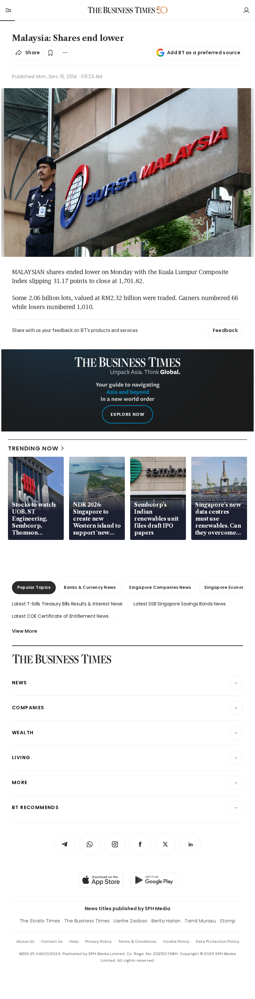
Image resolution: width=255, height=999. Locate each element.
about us (25, 941)
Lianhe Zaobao (130, 920)
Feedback (225, 330)
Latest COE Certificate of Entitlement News (60, 616)
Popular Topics (33, 587)
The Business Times (87, 920)
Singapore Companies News (160, 587)
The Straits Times (40, 920)
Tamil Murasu (200, 920)
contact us (52, 941)
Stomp (227, 920)
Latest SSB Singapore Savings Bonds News (179, 603)
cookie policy (176, 941)
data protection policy (217, 941)
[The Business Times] (121, 10)
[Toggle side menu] (8, 10)
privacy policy (98, 941)
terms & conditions (137, 941)
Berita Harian (166, 920)
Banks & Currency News (90, 587)
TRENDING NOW (33, 448)
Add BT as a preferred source (203, 52)
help (74, 941)
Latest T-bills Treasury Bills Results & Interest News (67, 603)
